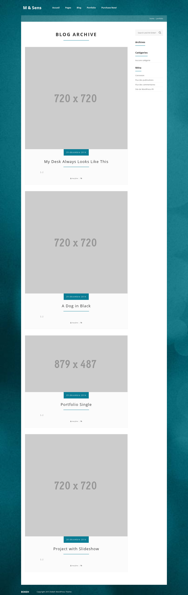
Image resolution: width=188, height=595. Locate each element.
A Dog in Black (76, 305)
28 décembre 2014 (76, 539)
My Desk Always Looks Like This (76, 161)
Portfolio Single (76, 404)
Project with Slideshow (76, 548)
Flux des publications (144, 80)
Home (152, 18)
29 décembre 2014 (76, 152)
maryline (75, 178)
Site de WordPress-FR (144, 89)
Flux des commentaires (145, 84)
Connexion (139, 75)
